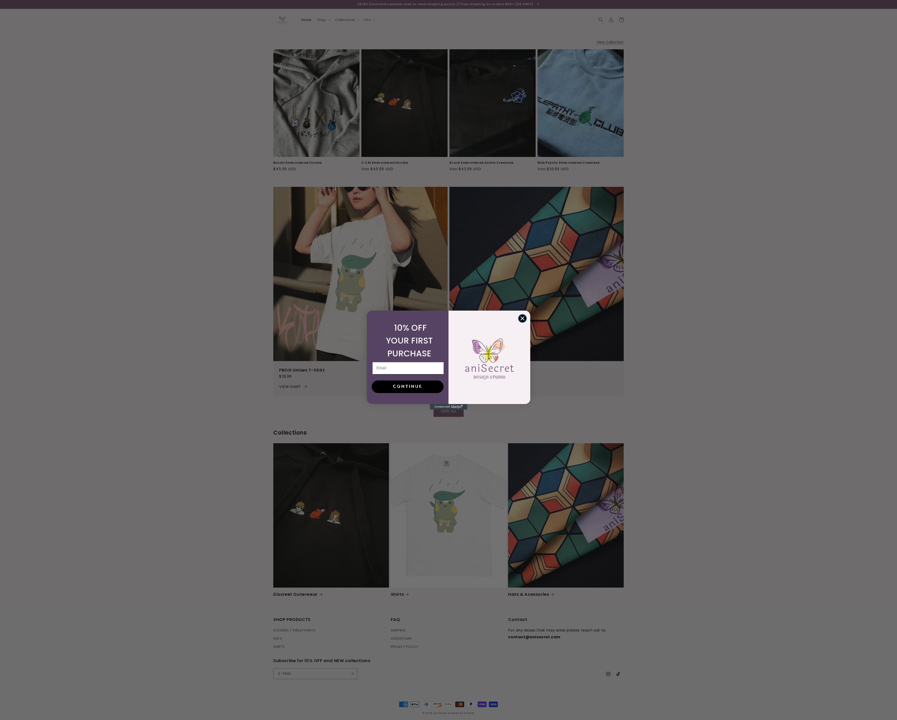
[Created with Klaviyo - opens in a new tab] (448, 407)
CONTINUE (408, 386)
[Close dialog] (522, 318)
